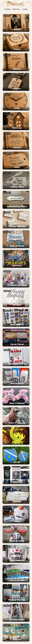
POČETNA (7, 9)
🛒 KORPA (24, 9)
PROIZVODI (15, 9)
